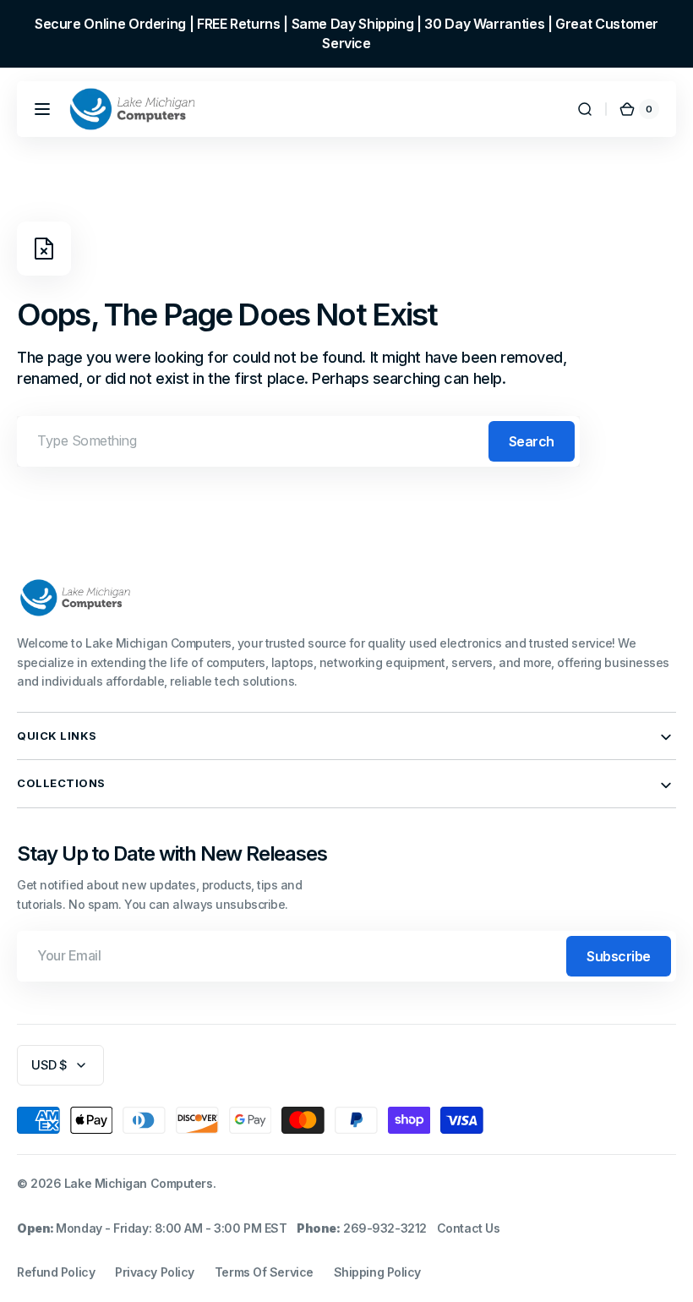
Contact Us (468, 1228)
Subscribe (619, 956)
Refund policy (56, 1272)
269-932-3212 (385, 1228)
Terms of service (264, 1272)
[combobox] (298, 441)
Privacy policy (154, 1272)
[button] (42, 109)
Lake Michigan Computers (138, 1183)
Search (531, 441)
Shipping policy (377, 1272)
